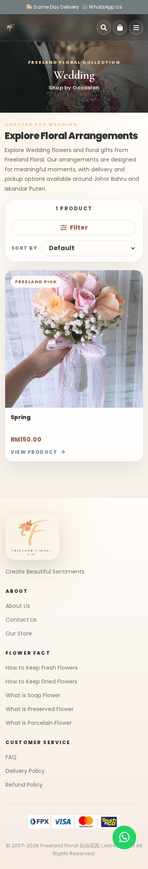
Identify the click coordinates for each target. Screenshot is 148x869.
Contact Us (21, 620)
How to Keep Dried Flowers (41, 681)
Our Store (19, 633)
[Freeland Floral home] (27, 27)
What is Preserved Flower (40, 709)
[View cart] (120, 27)
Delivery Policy (25, 771)
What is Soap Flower (33, 695)
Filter (79, 227)
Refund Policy (24, 785)
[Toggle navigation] (136, 27)
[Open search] (104, 27)
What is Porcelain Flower (39, 723)
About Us (18, 606)
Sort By (24, 248)
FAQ (11, 757)
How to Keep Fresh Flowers (42, 668)
